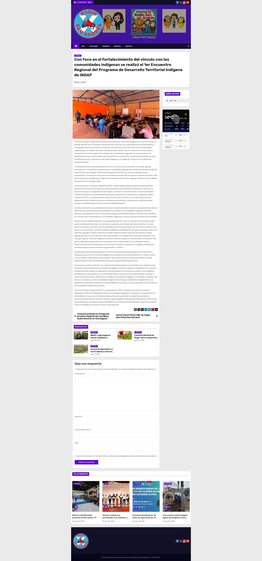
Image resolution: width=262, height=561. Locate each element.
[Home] (76, 46)
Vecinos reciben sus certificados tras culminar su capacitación (115, 517)
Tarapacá (105, 46)
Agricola (77, 55)
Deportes (117, 46)
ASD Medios (156, 557)
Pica (83, 46)
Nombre (79, 416)
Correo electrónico (83, 430)
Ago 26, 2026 (79, 521)
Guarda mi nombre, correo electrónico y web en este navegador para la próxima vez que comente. (116, 456)
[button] (188, 46)
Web (76, 443)
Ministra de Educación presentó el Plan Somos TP (84, 516)
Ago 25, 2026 (95, 340)
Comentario (80, 374)
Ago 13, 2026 (95, 354)
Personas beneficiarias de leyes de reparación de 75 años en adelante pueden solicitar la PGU (144, 519)
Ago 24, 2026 (139, 340)
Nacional (128, 46)
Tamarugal (93, 46)
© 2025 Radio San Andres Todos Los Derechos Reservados (121, 557)
